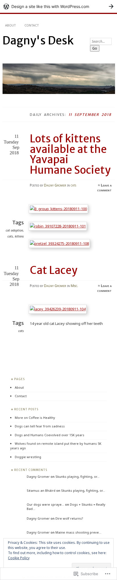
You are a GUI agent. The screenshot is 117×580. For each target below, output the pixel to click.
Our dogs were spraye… (45, 504)
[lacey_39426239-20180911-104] (59, 308)
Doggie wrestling (28, 457)
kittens (19, 236)
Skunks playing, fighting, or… (77, 476)
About (10, 25)
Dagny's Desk (38, 41)
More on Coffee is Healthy (35, 417)
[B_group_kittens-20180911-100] (59, 208)
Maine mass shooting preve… (78, 532)
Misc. (74, 285)
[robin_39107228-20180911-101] (59, 226)
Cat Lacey (53, 270)
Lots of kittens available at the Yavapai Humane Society (70, 154)
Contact (31, 25)
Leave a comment (104, 187)
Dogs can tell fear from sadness (40, 426)
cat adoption (14, 230)
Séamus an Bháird (41, 490)
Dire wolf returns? (69, 518)
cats (73, 185)
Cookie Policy (19, 558)
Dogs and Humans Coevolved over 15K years (49, 435)
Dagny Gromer (55, 185)
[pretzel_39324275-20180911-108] (60, 243)
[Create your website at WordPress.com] (58, 6)
